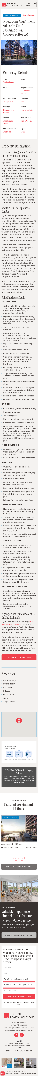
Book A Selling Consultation (19, 935)
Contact (16, 1073)
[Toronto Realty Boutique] (12, 4)
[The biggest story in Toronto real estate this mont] (7, 1063)
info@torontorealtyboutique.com (21, 1028)
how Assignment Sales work (17, 623)
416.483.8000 (21, 1025)
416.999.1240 (22, 1022)
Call (28, 3)
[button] (33, 4)
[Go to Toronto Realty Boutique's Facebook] (16, 1035)
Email (28, 5)
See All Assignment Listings (19, 867)
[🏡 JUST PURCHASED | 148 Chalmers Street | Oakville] (19, 1063)
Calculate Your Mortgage (19, 657)
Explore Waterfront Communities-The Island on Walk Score (18, 759)
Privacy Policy (7, 1073)
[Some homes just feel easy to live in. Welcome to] (31, 1063)
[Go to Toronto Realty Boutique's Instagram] (22, 1035)
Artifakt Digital (31, 1073)
